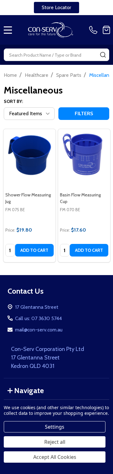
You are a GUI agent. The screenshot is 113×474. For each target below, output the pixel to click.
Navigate (29, 390)
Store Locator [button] (56, 7)
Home (10, 75)
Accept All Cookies (54, 457)
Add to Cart (34, 250)
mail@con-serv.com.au (38, 330)
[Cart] (106, 30)
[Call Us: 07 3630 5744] (94, 30)
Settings (54, 426)
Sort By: (13, 101)
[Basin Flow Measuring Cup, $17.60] (84, 155)
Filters (84, 113)
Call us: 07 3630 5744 (38, 318)
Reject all (54, 441)
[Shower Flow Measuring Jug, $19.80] (29, 155)
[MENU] (8, 30)
